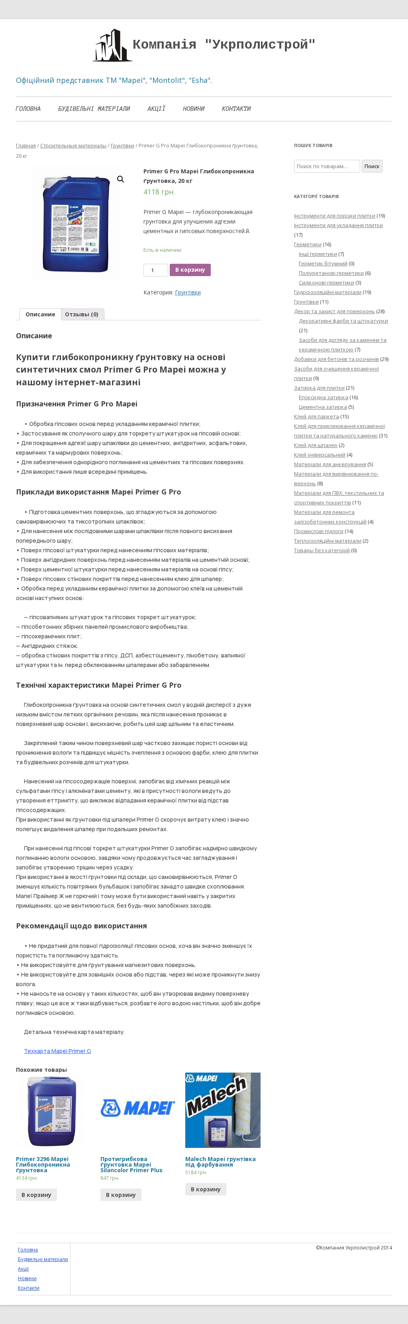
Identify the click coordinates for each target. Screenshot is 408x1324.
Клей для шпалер (315, 445)
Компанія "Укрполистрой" (224, 45)
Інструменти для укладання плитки (338, 225)
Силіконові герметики (326, 282)
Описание (40, 314)
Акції (157, 109)
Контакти (236, 109)
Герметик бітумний (323, 263)
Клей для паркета (316, 416)
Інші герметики (318, 253)
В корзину (190, 269)
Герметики (308, 244)
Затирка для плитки (319, 387)
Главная (26, 145)
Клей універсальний (319, 454)
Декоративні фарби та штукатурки (343, 320)
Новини (194, 109)
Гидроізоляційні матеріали (327, 292)
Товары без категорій (322, 550)
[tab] (40, 314)
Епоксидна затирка (323, 397)
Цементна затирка (323, 406)
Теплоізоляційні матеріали (327, 540)
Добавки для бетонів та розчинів (336, 359)
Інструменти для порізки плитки (334, 215)
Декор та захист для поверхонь (334, 311)
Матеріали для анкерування (330, 464)
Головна (28, 109)
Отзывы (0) (81, 314)
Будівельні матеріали (94, 109)
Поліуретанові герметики (331, 273)
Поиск (372, 166)
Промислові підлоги (318, 531)
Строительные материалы (73, 145)
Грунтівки (122, 145)
